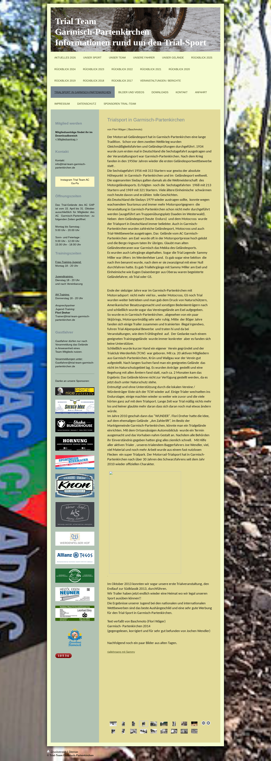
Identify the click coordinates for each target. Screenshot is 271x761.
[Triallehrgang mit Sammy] (159, 684)
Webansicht (217, 755)
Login (221, 751)
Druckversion (58, 751)
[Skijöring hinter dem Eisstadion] (113, 724)
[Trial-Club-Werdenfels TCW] (164, 724)
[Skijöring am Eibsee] (143, 731)
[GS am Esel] (184, 731)
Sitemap (73, 751)
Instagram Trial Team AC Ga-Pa (74, 181)
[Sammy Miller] (133, 724)
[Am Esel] (123, 724)
